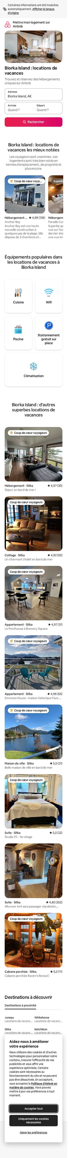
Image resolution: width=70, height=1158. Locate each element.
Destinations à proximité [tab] (20, 1005)
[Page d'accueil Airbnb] (7, 24)
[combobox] (33, 96)
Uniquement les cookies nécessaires (33, 1120)
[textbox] (19, 110)
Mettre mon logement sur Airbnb (31, 24)
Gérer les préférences (33, 1132)
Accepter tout (33, 1108)
